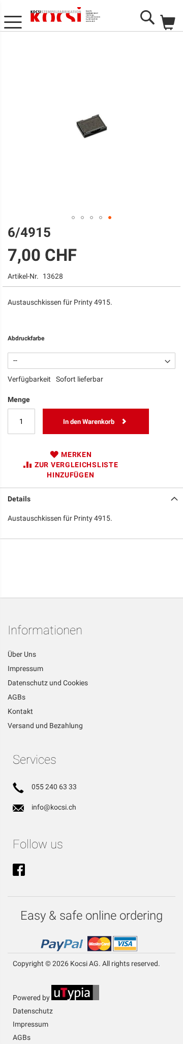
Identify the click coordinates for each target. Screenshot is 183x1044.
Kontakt (20, 711)
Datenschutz (33, 1011)
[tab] (91, 498)
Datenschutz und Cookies (48, 683)
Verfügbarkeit (29, 379)
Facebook (19, 871)
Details (19, 499)
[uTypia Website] (75, 998)
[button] (73, 217)
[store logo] (71, 15)
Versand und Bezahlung (45, 725)
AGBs (16, 697)
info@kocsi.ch (54, 807)
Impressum (25, 668)
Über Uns (22, 654)
